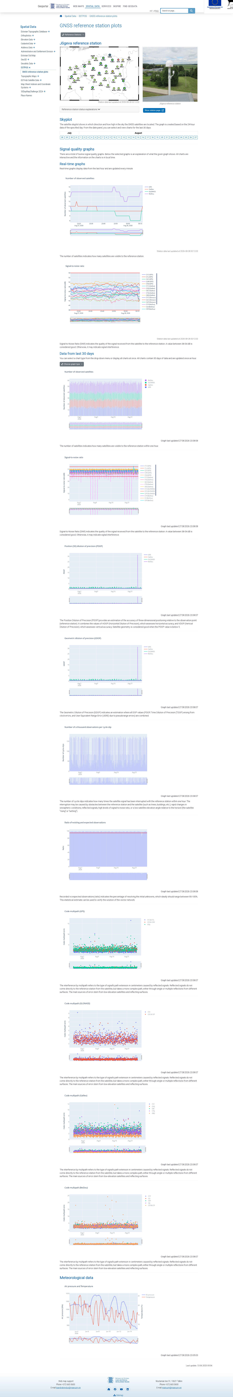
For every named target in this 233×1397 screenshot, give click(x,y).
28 (62, 137)
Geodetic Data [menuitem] (27, 63)
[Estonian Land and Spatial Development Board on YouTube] (121, 1389)
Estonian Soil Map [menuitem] (28, 55)
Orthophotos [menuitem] (26, 35)
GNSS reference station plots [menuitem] (35, 72)
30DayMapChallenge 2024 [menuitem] (32, 91)
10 (114, 137)
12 (124, 137)
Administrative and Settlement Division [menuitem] (37, 51)
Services (106, 6)
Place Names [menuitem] (26, 95)
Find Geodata (130, 6)
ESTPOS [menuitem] (24, 67)
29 (67, 137)
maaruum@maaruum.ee (172, 1387)
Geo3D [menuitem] (24, 59)
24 (181, 137)
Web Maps (78, 6)
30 (72, 137)
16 (143, 137)
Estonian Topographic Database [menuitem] (34, 31)
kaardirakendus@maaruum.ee (68, 1387)
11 (119, 137)
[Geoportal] (59, 6)
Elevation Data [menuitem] (27, 39)
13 (129, 137)
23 (176, 137)
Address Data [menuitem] (26, 47)
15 (138, 137)
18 (153, 137)
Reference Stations (73, 35)
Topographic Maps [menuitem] (29, 76)
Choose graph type (72, 364)
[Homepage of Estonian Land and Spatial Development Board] (108, 1389)
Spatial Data (93, 6)
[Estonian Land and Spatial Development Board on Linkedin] (127, 1389)
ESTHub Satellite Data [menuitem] (30, 80)
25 (186, 137)
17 (148, 137)
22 (172, 137)
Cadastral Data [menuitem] (27, 43)
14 (133, 137)
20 (162, 137)
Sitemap (119, 1395)
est (151, 11)
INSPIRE (117, 6)
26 (191, 137)
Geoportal (43, 6)
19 (157, 137)
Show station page (152, 110)
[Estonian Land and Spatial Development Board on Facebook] (115, 1389)
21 (167, 137)
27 (196, 137)
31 (76, 137)
